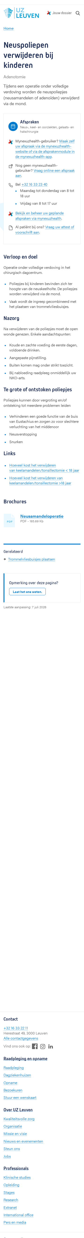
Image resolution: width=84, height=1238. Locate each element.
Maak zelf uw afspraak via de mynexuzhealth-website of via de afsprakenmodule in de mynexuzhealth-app (45, 148)
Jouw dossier (62, 13)
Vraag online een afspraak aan (45, 173)
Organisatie (13, 1126)
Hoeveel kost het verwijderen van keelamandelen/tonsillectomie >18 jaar (40, 480)
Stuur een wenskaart (20, 1097)
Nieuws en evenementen (23, 1141)
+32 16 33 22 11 (16, 1028)
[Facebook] (35, 1046)
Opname (10, 1082)
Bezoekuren (13, 1090)
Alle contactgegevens (21, 1038)
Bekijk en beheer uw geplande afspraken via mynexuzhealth (39, 215)
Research (11, 1199)
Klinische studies (17, 1177)
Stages (9, 1192)
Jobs (7, 1156)
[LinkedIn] (50, 1046)
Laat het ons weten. (27, 591)
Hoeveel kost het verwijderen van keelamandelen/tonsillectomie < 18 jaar (44, 467)
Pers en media (15, 1222)
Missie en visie (15, 1133)
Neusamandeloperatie (41, 516)
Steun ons (12, 1148)
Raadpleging (14, 1067)
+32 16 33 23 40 (34, 184)
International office (18, 1214)
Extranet (10, 1207)
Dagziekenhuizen (17, 1075)
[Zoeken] (77, 13)
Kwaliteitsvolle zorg (19, 1118)
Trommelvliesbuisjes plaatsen (31, 559)
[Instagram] (43, 1046)
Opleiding (11, 1184)
